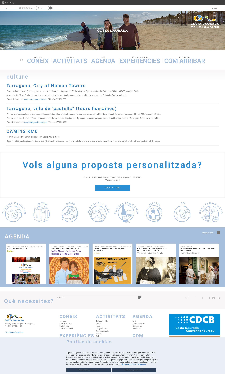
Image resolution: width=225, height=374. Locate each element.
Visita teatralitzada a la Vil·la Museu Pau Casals (197, 250)
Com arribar (184, 60)
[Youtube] (12, 8)
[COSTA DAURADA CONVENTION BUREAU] (194, 324)
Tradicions (70, 251)
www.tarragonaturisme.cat (35, 99)
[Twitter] (6, 8)
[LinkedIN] (19, 8)
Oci (97, 336)
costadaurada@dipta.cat (14, 332)
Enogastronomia (102, 331)
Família (54, 251)
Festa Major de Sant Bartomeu (65, 249)
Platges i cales (101, 329)
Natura (98, 326)
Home (21, 59)
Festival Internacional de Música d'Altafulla (109, 250)
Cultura (10, 251)
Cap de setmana (139, 324)
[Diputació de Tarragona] (112, 2)
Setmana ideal (138, 326)
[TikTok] (23, 8)
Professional (64, 326)
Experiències (139, 60)
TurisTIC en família (67, 329)
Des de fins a (25, 246)
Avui (134, 321)
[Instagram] (16, 8)
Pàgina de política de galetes (133, 364)
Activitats (70, 60)
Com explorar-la (66, 324)
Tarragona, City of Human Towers (46, 85)
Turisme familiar (102, 321)
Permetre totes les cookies (88, 370)
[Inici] (112, 30)
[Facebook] (9, 8)
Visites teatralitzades (146, 253)
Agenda (103, 60)
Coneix (38, 60)
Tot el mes (136, 329)
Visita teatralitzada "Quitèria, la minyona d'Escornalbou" (152, 250)
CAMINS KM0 (22, 131)
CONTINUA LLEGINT (112, 188)
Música (61, 251)
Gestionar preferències (134, 370)
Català (214, 9)
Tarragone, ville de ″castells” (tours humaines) (61, 108)
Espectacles (73, 254)
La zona (63, 321)
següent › (218, 232)
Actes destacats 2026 (17, 249)
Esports (63, 254)
